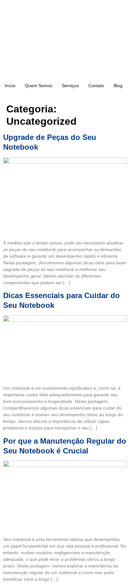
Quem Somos (38, 85)
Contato (96, 85)
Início (10, 85)
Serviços (70, 85)
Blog (118, 85)
